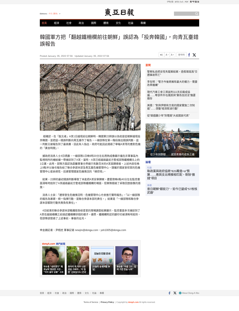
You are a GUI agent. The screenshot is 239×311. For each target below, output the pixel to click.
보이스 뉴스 (179, 2)
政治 (81, 23)
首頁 (44, 23)
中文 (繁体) (53, 14)
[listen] (161, 54)
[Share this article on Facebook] (189, 54)
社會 (69, 23)
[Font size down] (167, 54)
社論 (130, 23)
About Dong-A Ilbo (190, 293)
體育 (106, 23)
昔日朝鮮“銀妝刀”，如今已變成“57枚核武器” (172, 190)
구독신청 (170, 2)
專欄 (143, 23)
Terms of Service (91, 302)
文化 (118, 23)
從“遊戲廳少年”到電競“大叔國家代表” (168, 115)
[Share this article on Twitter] (194, 54)
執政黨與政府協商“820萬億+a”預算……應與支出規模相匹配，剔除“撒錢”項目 (171, 174)
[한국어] (182, 54)
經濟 (56, 23)
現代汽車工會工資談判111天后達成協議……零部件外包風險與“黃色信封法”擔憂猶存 (171, 95)
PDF (186, 2)
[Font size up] (172, 54)
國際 (93, 23)
